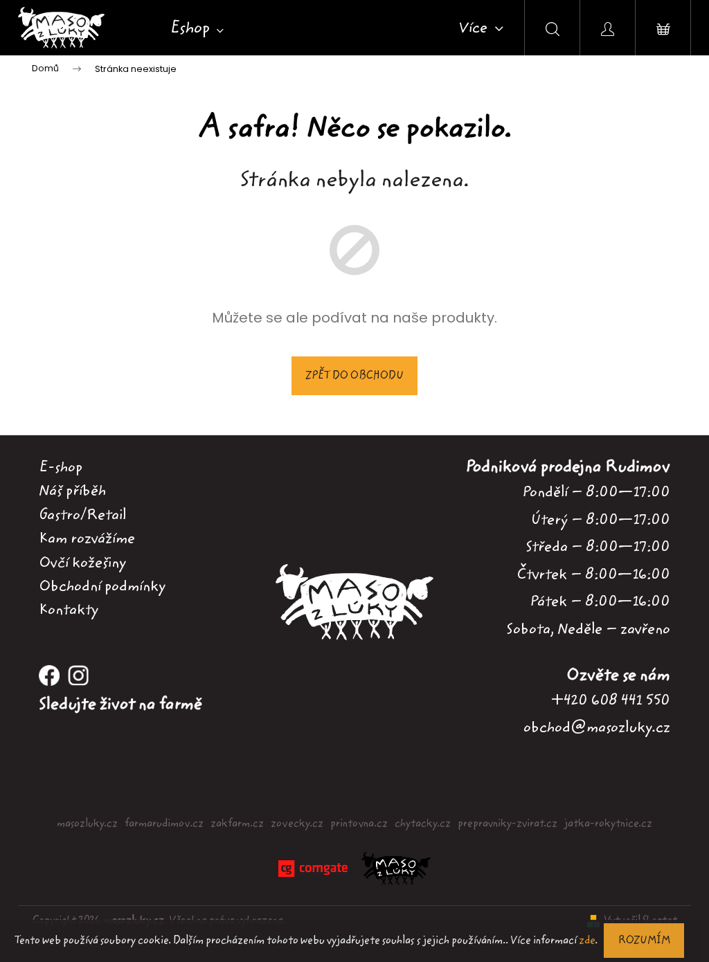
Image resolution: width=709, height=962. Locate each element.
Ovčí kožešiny (82, 562)
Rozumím (644, 940)
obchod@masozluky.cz (596, 727)
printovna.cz (359, 823)
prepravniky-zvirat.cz (507, 823)
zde (587, 940)
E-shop (60, 467)
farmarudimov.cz (164, 823)
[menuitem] (196, 28)
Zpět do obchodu (354, 375)
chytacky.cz (423, 823)
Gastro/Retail (82, 515)
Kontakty (68, 609)
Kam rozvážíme (87, 538)
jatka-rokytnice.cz (608, 823)
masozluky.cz (87, 823)
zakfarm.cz (237, 823)
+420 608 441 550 (610, 700)
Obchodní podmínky (102, 586)
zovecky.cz (297, 823)
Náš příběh (72, 490)
